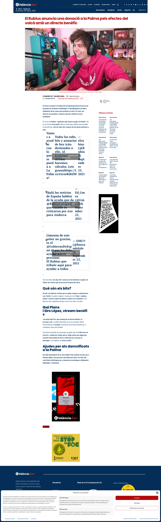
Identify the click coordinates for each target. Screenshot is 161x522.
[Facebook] (124, 5)
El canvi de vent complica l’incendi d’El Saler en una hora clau (114, 143)
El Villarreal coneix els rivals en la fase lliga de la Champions (103, 163)
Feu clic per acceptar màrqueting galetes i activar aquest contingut (66, 156)
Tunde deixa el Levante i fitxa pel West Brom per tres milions (103, 179)
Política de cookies (10, 518)
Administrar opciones (137, 508)
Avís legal (33, 518)
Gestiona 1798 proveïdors (130, 518)
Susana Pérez (50, 98)
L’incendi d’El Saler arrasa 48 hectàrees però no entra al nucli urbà (114, 164)
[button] (157, 493)
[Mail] (131, 5)
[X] (138, 5)
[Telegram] (136, 5)
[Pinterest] (78, 428)
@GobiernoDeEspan (59, 248)
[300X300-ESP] (66, 448)
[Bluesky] (142, 5)
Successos (102, 117)
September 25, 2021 (79, 213)
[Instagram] (127, 5)
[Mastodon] (144, 5)
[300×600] (108, 213)
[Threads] (147, 5)
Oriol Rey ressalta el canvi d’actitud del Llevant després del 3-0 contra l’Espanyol (114, 180)
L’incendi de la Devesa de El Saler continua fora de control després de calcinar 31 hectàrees (103, 126)
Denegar (137, 503)
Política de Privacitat (23, 518)
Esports (101, 157)
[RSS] (133, 5)
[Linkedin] (129, 5)
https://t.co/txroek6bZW (66, 172)
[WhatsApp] (140, 5)
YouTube (46, 426)
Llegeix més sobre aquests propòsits (148, 518)
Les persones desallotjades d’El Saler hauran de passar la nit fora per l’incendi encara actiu (114, 127)
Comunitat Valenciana (53, 96)
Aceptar (137, 498)
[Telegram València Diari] (66, 423)
